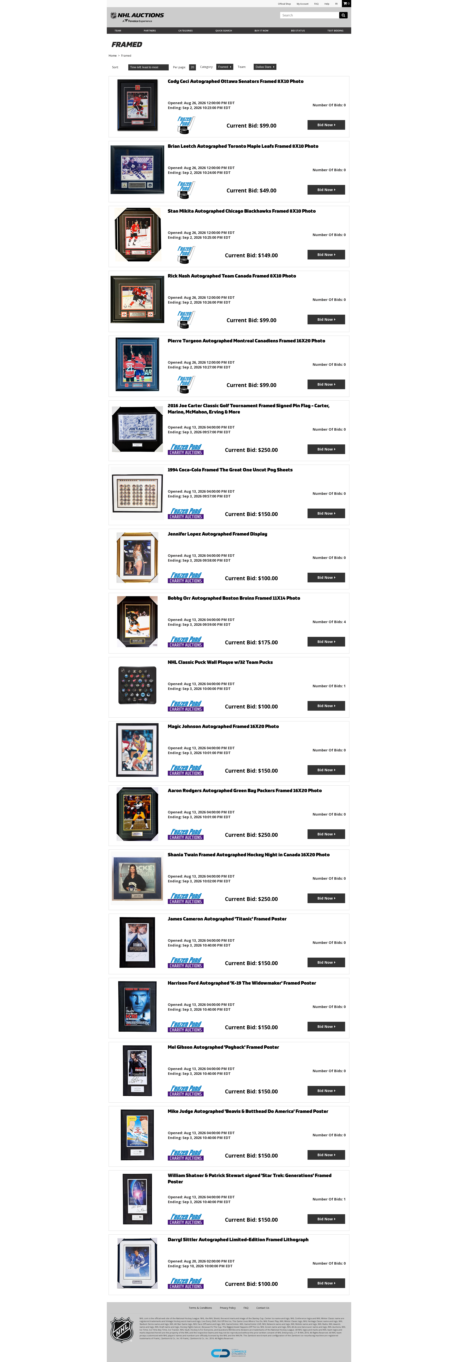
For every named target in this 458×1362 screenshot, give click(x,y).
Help (327, 3)
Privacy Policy (228, 1307)
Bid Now (325, 124)
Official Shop (284, 3)
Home (113, 56)
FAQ (316, 3)
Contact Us (262, 1307)
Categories (185, 30)
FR (336, 3)
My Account (302, 3)
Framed (223, 66)
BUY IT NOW (261, 30)
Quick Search (223, 30)
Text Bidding (335, 30)
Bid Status (298, 30)
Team (117, 30)
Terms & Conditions (200, 1307)
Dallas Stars (264, 66)
